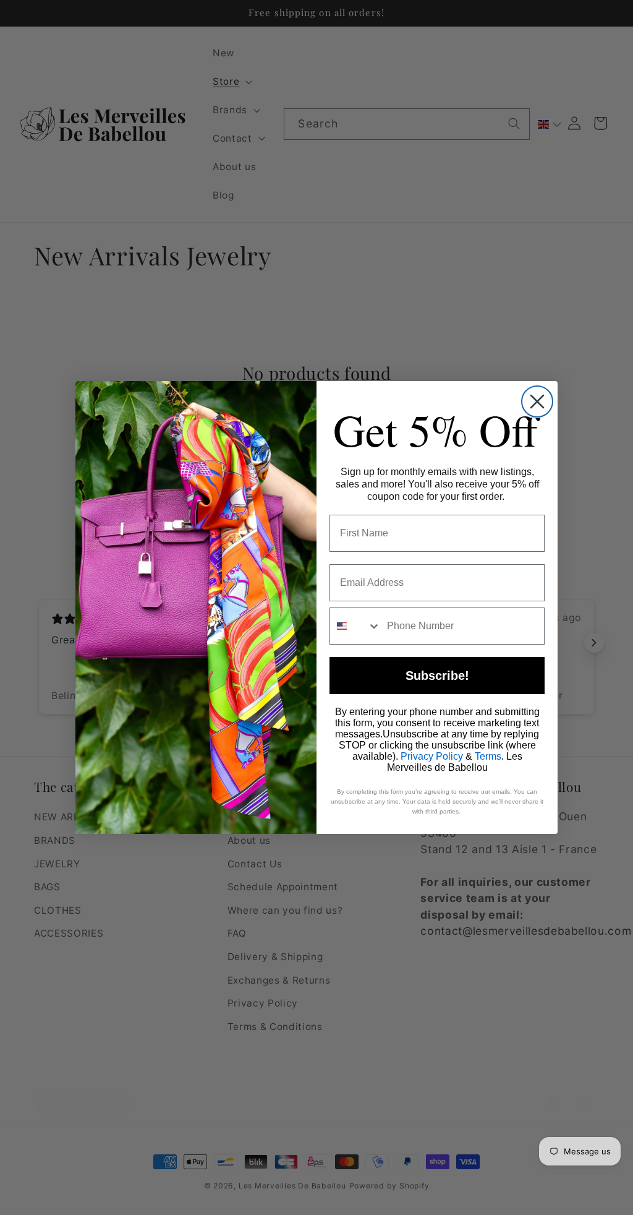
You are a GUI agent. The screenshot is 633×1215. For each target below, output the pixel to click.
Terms (488, 756)
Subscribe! (437, 675)
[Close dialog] (537, 401)
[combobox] (355, 626)
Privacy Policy (432, 756)
